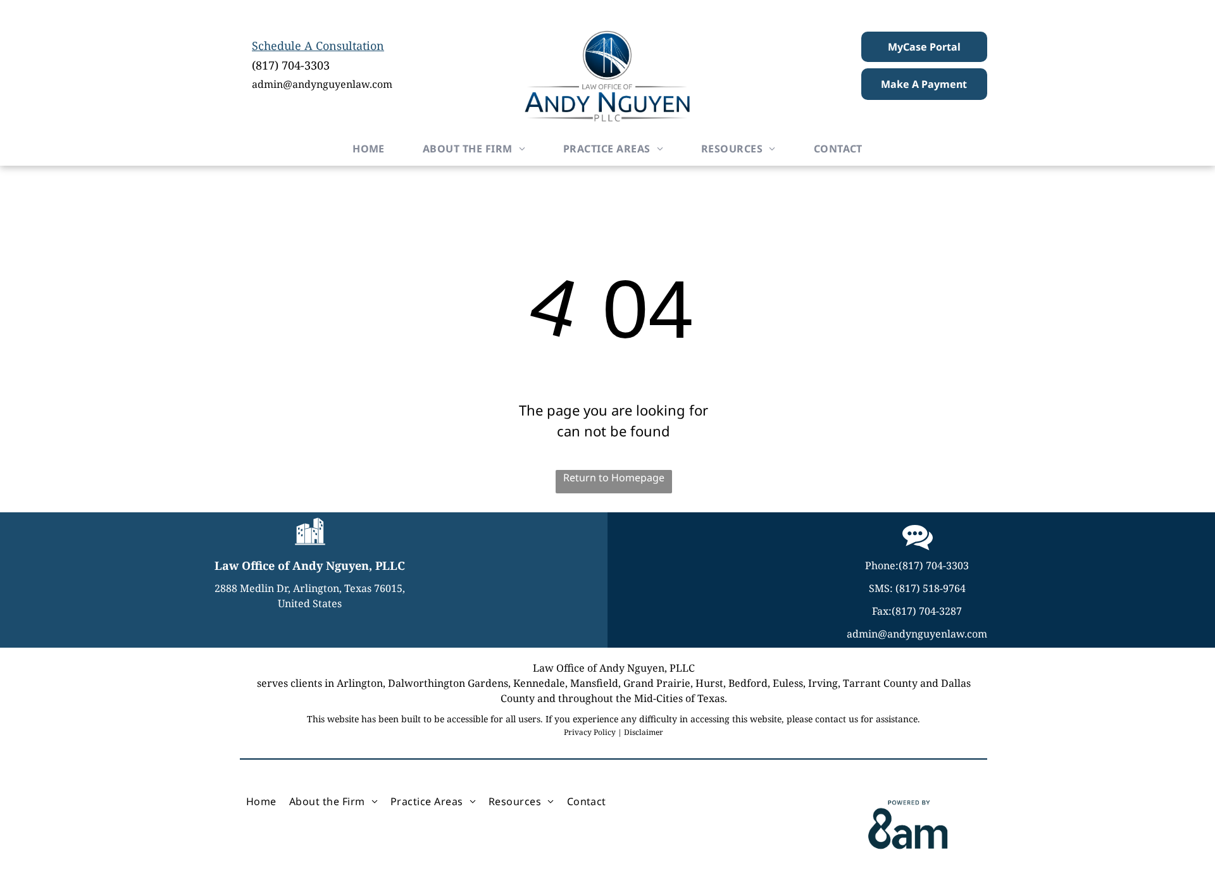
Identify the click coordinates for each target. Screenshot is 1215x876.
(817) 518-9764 (930, 588)
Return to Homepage (613, 477)
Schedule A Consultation (318, 45)
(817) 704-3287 (927, 611)
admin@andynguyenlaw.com (322, 84)
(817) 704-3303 (291, 65)
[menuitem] (368, 148)
